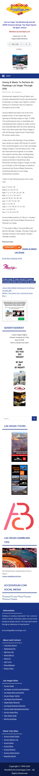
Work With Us (9, 655)
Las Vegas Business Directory (14, 706)
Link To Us (8, 662)
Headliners (17, 92)
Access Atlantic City (11, 740)
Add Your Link (9, 652)
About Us (7, 659)
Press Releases (9, 665)
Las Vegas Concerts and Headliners (16, 689)
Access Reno (8, 746)
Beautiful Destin (10, 756)
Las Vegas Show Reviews (13, 699)
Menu (8, 76)
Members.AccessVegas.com (19, 31)
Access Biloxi (9, 743)
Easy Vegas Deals (10, 716)
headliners (6, 282)
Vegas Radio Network (12, 703)
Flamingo (30, 279)
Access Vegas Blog (11, 712)
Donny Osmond (19, 279)
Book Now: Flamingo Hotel (12, 258)
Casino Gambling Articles (11, 576)
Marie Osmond (17, 282)
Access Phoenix (9, 750)
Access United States (11, 736)
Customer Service (10, 645)
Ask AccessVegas (10, 719)
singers (32, 282)
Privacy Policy (9, 669)
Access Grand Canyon (12, 753)
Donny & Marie (8, 279)
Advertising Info (10, 649)
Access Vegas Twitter (12, 696)
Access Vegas (9, 686)
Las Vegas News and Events (14, 693)
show (26, 282)
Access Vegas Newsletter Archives (16, 709)
